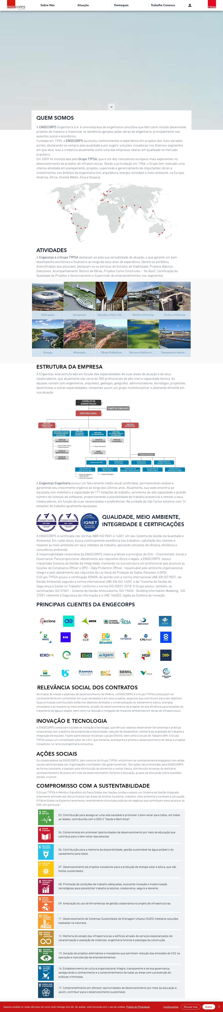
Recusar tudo (191, 1006)
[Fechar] (219, 1006)
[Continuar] (111, 107)
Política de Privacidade (138, 1006)
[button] (56, 5)
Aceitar (208, 1006)
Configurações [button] (170, 1006)
